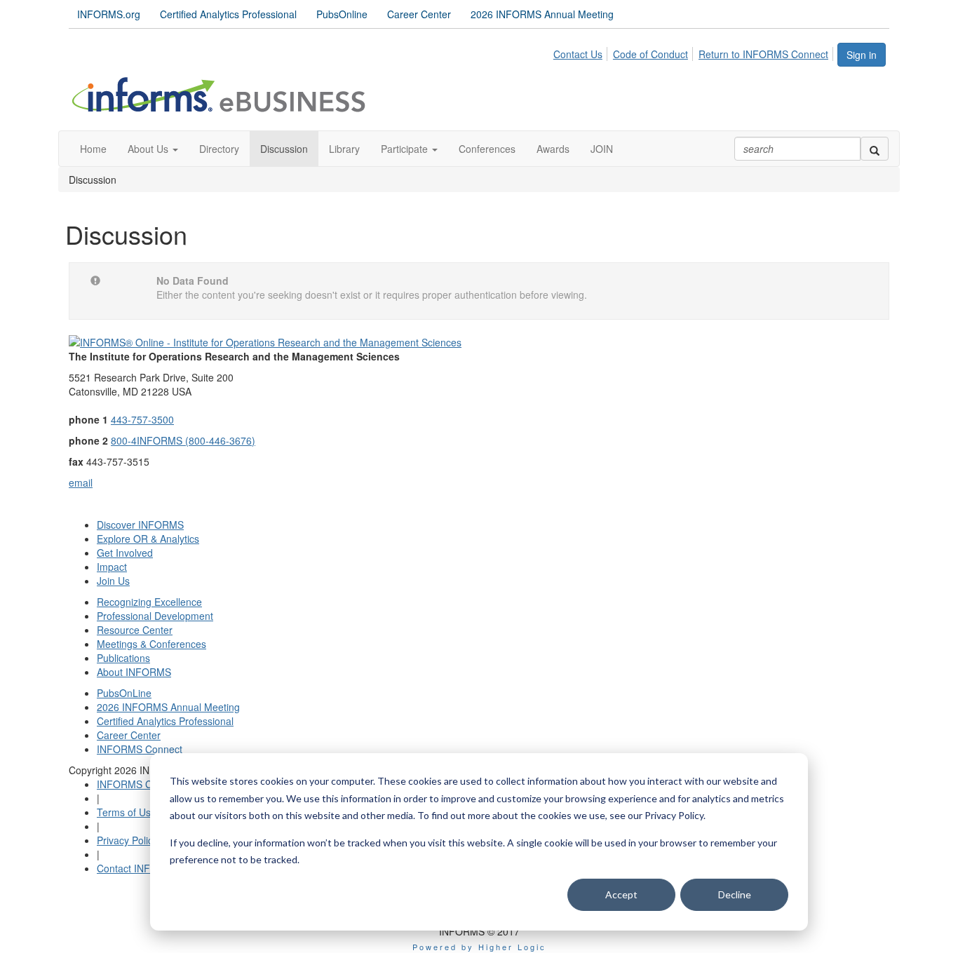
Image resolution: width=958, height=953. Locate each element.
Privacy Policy (127, 840)
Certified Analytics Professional (228, 14)
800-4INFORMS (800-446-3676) (183, 440)
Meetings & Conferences (151, 644)
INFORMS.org (108, 14)
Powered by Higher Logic (479, 946)
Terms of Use (126, 812)
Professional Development (155, 616)
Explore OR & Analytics (148, 539)
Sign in (861, 55)
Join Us (113, 581)
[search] (875, 149)
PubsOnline (341, 14)
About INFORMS (134, 672)
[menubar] (694, 52)
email (81, 482)
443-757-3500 (142, 419)
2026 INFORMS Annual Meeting (542, 14)
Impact (112, 567)
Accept (621, 894)
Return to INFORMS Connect (763, 54)
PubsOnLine (124, 693)
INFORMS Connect (139, 749)
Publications (123, 658)
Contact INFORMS (138, 868)
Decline (734, 894)
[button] (153, 148)
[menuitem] (582, 52)
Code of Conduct (650, 54)
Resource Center (135, 630)
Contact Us (577, 54)
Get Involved (125, 553)
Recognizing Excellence (149, 602)
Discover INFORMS (140, 525)
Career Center (419, 14)
